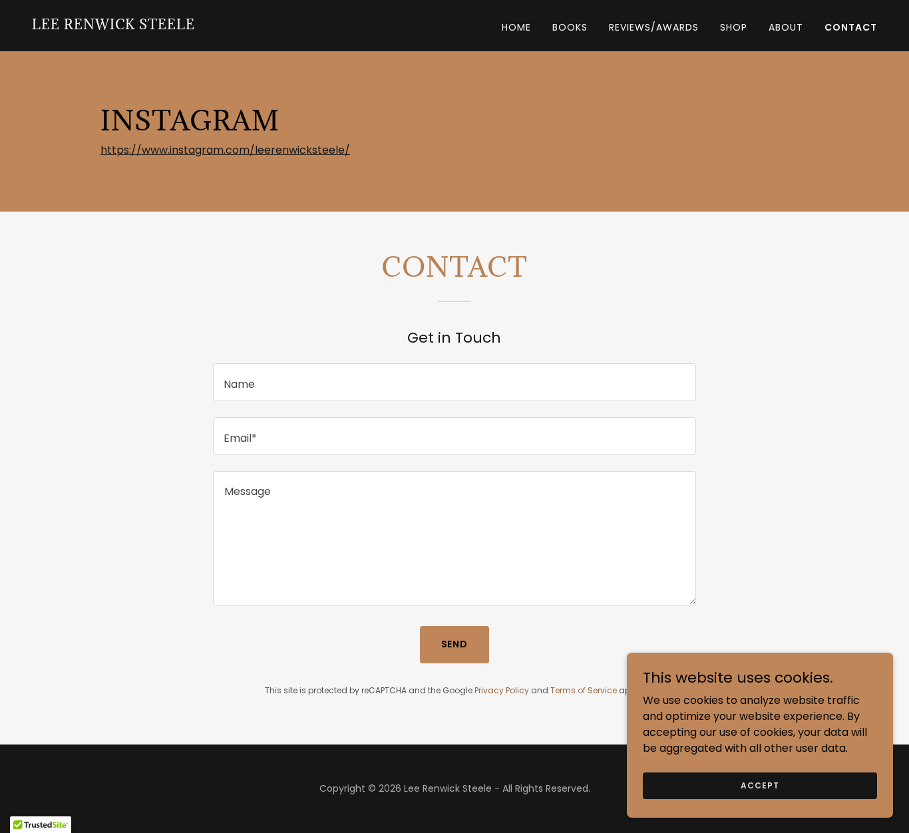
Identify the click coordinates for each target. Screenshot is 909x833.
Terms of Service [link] (583, 690)
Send (454, 644)
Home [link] (516, 27)
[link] (113, 25)
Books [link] (570, 27)
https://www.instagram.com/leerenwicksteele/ (225, 150)
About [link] (786, 27)
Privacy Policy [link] (501, 690)
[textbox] (454, 382)
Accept (760, 784)
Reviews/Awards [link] (654, 27)
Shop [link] (733, 27)
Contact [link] (850, 27)
